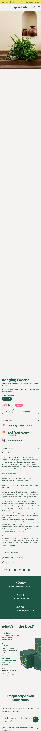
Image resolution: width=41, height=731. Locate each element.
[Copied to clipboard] (28, 569)
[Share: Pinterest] (20, 569)
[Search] (34, 7)
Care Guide (7, 420)
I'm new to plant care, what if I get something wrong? (18, 709)
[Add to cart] (25, 411)
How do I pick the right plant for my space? (17, 719)
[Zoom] (20, 40)
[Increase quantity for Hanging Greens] (9, 411)
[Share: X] (15, 569)
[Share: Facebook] (10, 569)
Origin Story (7, 448)
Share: (4, 569)
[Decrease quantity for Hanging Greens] (3, 411)
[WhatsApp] (24, 569)
